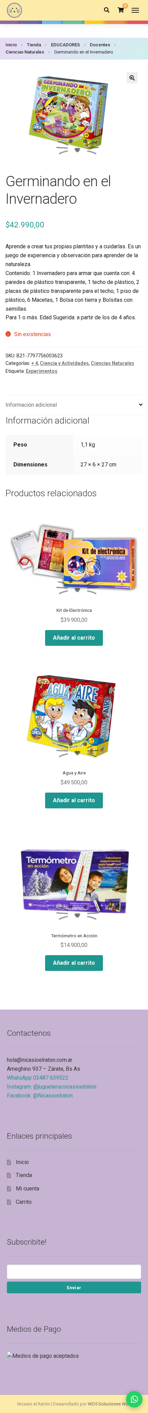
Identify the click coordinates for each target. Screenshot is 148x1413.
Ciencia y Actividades (64, 363)
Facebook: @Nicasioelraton (40, 1095)
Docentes (100, 44)
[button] (132, 77)
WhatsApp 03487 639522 (37, 1077)
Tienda (34, 44)
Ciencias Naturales (25, 52)
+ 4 (34, 363)
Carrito (24, 1202)
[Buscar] (106, 10)
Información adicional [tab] (31, 405)
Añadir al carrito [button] (74, 637)
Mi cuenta (27, 1188)
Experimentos (41, 371)
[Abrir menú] (135, 10)
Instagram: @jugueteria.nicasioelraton (51, 1086)
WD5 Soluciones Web (109, 1403)
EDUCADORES (65, 44)
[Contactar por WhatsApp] (134, 1399)
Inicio (11, 44)
